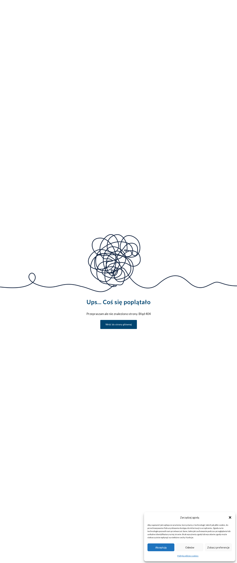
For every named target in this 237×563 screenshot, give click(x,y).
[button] (230, 517)
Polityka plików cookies (187, 556)
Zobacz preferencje (218, 547)
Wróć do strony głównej (118, 324)
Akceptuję (161, 547)
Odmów (189, 547)
